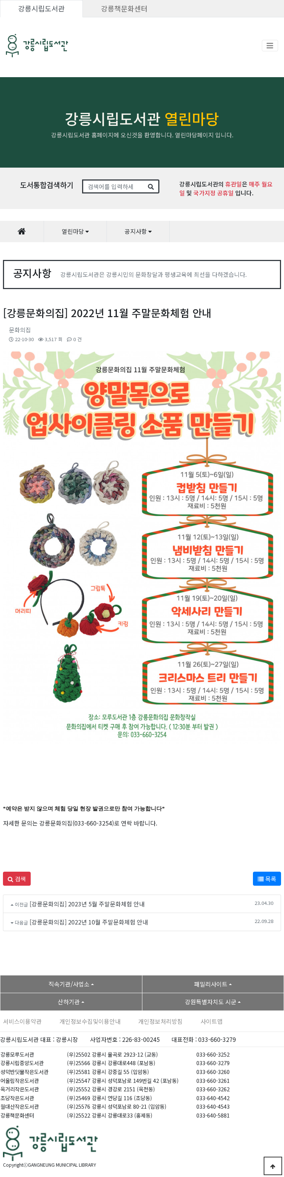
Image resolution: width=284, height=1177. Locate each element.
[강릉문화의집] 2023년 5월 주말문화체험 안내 (87, 903)
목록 (270, 878)
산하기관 (69, 1001)
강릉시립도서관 (41, 8)
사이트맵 (211, 1021)
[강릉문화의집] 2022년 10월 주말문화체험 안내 (89, 921)
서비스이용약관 (22, 1021)
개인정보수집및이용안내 (90, 1021)
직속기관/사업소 (68, 983)
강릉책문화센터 (124, 8)
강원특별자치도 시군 (210, 1001)
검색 (19, 878)
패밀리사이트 (210, 983)
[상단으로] (273, 1166)
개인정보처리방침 (160, 1021)
